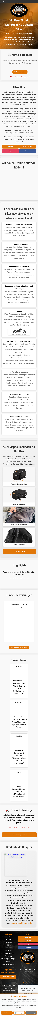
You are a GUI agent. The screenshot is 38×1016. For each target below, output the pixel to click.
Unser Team (8, 948)
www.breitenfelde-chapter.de (21, 923)
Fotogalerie (8, 956)
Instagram (10, 151)
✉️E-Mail (10, 146)
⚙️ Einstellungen (19, 1013)
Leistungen (8, 942)
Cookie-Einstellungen (8, 976)
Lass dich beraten (19, 551)
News (8, 937)
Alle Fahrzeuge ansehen (19, 835)
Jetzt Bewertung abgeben (19, 647)
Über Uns (8, 939)
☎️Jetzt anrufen (27, 146)
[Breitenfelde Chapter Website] (16, 865)
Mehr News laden (19, 72)
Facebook (27, 151)
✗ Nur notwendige (31, 1013)
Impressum (8, 970)
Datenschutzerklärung (8, 972)
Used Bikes (8, 950)
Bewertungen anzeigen (8, 959)
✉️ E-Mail (28, 937)
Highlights (8, 945)
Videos (8, 961)
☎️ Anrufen (28, 940)
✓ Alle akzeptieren (7, 1013)
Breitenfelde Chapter (8, 964)
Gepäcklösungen (8, 953)
